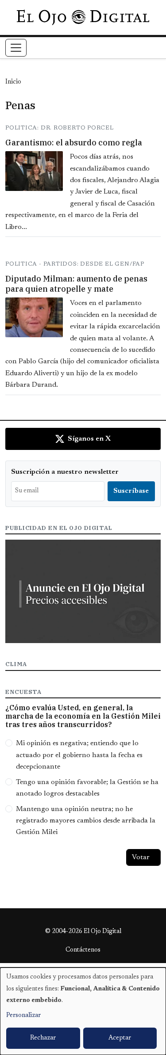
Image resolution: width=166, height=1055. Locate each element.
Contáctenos (83, 950)
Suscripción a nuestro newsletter (65, 472)
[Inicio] (83, 17)
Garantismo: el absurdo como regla (73, 142)
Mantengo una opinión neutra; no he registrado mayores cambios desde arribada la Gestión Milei (85, 821)
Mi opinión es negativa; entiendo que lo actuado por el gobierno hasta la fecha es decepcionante (79, 755)
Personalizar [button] (23, 1016)
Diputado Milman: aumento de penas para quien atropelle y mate (76, 284)
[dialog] (83, 1011)
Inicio (13, 82)
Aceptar (119, 1038)
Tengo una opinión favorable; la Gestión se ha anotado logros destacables (87, 788)
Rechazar (43, 1038)
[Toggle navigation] (16, 48)
